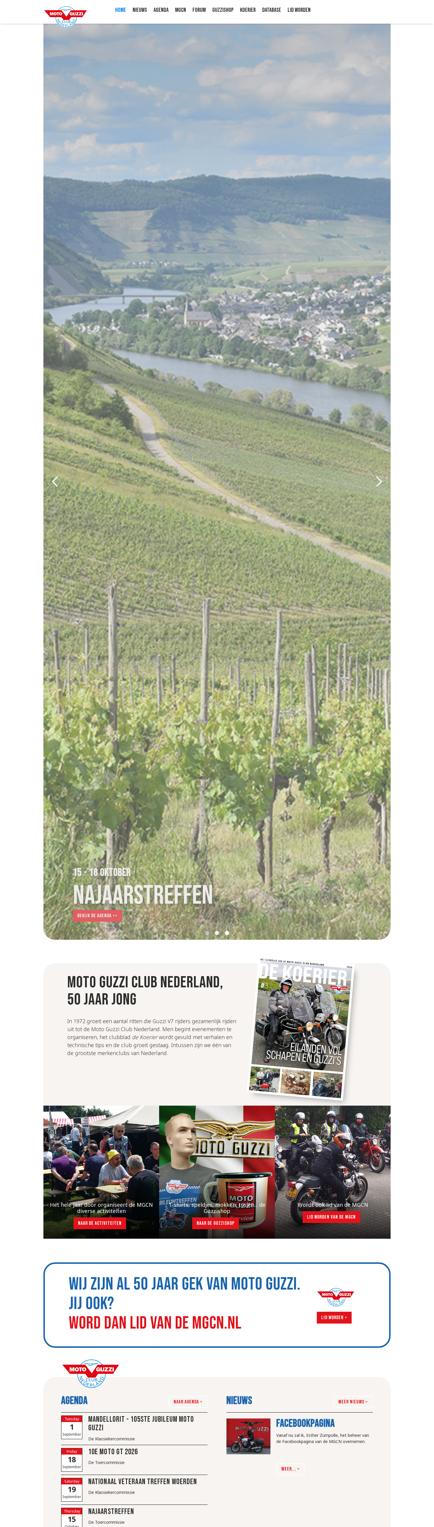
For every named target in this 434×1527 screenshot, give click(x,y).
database (271, 10)
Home (120, 10)
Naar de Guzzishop (215, 1223)
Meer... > (290, 1469)
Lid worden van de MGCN (331, 1217)
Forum (199, 10)
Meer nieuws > (353, 1402)
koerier (248, 10)
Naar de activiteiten (100, 1223)
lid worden (299, 10)
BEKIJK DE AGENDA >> (97, 916)
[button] (161, 10)
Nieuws (140, 10)
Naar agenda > (188, 1402)
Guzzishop (223, 10)
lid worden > (334, 1318)
